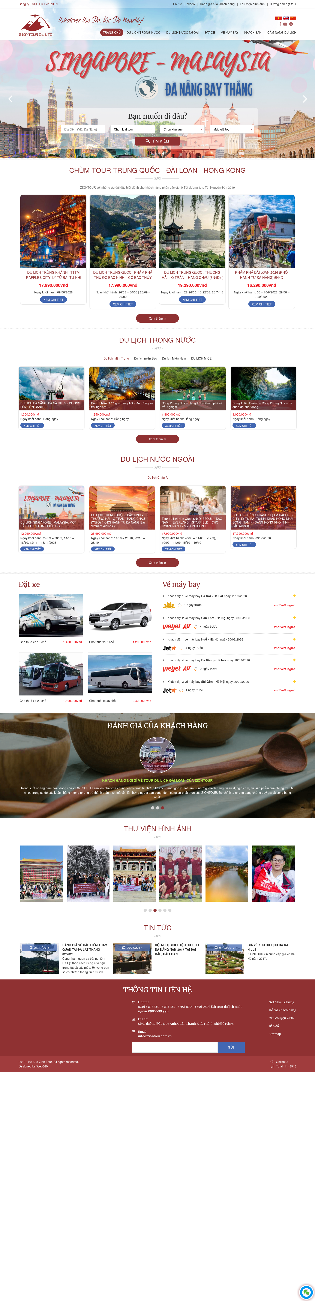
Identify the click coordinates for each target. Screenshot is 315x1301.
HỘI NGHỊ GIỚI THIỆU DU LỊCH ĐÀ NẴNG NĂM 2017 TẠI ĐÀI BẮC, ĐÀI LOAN (84, 949)
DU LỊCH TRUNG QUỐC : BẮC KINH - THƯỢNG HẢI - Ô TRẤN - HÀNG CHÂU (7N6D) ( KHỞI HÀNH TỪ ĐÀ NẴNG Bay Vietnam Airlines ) (118, 520)
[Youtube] (285, 24)
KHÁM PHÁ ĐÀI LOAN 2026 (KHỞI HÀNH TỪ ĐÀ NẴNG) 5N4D (192, 275)
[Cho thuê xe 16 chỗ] (51, 615)
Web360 (42, 1066)
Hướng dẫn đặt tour (283, 4)
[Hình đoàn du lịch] (273, 874)
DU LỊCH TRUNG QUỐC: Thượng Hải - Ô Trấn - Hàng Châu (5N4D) (262, 275)
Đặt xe (29, 584)
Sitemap (275, 1034)
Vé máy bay (181, 584)
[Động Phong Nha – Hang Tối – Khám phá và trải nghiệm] (193, 388)
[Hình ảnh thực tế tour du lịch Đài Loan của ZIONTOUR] (157, 755)
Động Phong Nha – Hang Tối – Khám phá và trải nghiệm (192, 405)
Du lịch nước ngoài (157, 459)
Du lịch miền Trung (116, 358)
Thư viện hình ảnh (252, 4)
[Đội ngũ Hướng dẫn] (180, 874)
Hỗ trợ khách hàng (282, 1010)
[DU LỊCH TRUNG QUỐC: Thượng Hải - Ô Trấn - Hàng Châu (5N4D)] (262, 231)
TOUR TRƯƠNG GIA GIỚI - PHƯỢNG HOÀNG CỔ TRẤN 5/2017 (134, 901)
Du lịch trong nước (157, 340)
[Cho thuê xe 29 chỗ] (51, 674)
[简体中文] (293, 18)
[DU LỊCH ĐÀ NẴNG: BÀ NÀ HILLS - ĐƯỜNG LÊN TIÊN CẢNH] (51, 388)
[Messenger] (291, 24)
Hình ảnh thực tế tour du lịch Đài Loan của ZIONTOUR (157, 780)
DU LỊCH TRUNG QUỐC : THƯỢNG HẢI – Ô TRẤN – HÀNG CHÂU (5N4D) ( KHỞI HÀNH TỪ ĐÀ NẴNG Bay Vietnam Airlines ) (122, 280)
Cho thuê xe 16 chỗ (33, 642)
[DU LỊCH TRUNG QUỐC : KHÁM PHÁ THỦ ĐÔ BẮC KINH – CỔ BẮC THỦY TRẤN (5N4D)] (53, 231)
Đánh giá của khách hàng (217, 4)
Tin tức (177, 4)
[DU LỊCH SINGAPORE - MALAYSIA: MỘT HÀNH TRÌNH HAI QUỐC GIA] (51, 508)
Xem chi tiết (53, 304)
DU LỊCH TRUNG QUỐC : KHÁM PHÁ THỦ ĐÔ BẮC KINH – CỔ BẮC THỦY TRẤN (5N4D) (53, 277)
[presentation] (10, 99)
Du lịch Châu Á (157, 477)
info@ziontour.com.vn (155, 1036)
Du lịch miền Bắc (145, 358)
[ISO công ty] (227, 874)
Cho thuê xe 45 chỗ (102, 700)
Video (191, 4)
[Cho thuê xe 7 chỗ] (120, 615)
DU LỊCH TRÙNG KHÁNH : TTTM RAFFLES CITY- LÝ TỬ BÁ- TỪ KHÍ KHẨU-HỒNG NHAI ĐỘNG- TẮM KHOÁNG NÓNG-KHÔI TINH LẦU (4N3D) (262, 520)
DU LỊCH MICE (201, 358)
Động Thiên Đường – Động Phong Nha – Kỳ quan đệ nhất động (262, 405)
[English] (286, 18)
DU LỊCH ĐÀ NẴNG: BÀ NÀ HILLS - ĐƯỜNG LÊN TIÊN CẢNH (50, 405)
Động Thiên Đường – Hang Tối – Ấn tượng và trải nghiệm (122, 405)
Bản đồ (274, 1026)
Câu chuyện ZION (281, 1018)
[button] (152, 153)
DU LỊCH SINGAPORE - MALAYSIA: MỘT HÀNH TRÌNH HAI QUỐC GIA (48, 524)
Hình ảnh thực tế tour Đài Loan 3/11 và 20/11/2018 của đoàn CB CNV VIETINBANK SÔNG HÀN (42, 899)
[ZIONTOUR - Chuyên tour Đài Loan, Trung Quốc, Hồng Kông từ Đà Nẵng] (36, 23)
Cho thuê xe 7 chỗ (101, 642)
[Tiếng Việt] (278, 18)
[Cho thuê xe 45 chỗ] (120, 674)
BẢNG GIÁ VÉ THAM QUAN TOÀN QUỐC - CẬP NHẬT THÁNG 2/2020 (267, 949)
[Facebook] (280, 24)
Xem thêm (156, 318)
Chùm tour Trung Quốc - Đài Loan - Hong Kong (157, 170)
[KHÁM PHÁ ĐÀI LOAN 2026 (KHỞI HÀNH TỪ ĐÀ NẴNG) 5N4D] (192, 231)
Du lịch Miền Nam (174, 358)
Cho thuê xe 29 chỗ (33, 700)
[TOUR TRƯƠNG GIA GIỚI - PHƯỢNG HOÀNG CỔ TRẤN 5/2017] (134, 874)
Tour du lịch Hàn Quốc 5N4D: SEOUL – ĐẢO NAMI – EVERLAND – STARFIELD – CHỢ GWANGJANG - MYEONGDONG (192, 522)
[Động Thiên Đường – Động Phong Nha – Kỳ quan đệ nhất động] (263, 388)
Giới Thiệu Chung (281, 1002)
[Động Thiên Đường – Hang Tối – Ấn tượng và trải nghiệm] (122, 388)
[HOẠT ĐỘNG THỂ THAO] (88, 874)
